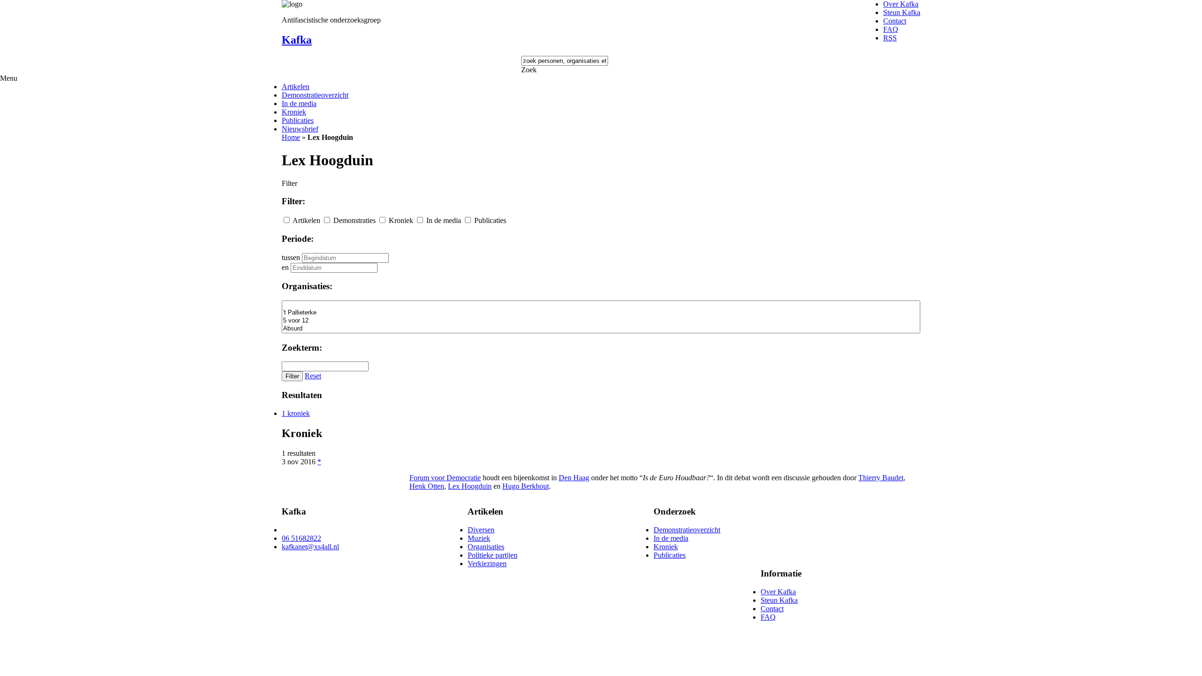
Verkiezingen (487, 564)
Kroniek (294, 112)
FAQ (890, 29)
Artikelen (295, 87)
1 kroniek (296, 413)
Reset (313, 376)
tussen (291, 257)
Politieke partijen (492, 555)
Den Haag (574, 478)
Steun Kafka (901, 12)
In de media (299, 104)
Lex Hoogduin (470, 486)
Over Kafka (900, 4)
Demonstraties (354, 220)
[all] (601, 305)
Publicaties (298, 120)
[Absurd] (601, 329)
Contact (894, 21)
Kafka (297, 40)
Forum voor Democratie (445, 478)
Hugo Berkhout (525, 486)
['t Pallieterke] (601, 313)
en (285, 267)
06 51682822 (301, 538)
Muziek (479, 538)
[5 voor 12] (601, 321)
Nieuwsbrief (300, 129)
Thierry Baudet (880, 478)
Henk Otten (426, 486)
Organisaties (486, 547)
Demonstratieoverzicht (315, 95)
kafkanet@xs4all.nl (310, 547)
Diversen (481, 530)
